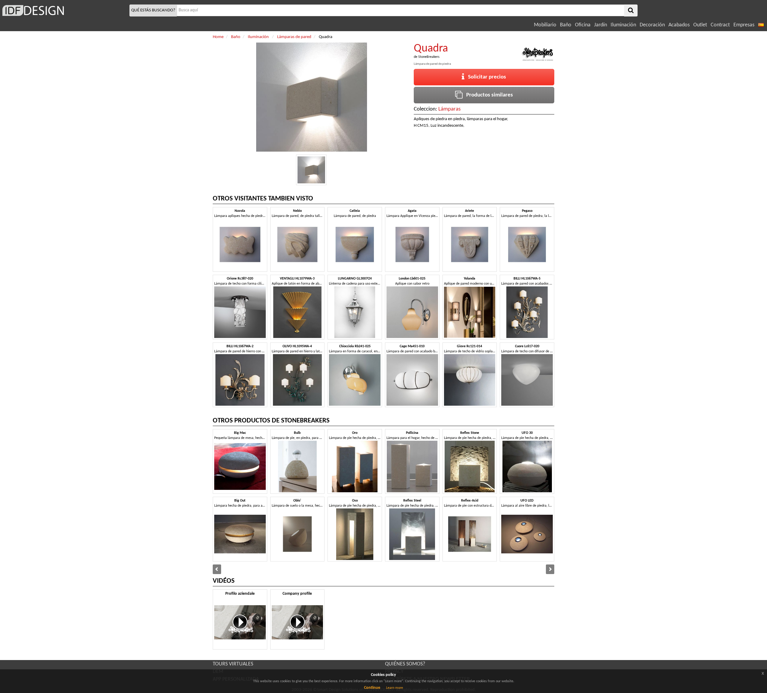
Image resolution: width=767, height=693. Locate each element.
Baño (565, 25)
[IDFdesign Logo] (64, 10)
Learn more (394, 688)
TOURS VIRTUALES (233, 664)
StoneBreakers (429, 57)
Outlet (700, 25)
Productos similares (488, 95)
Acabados (679, 25)
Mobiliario (545, 25)
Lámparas (449, 109)
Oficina (583, 25)
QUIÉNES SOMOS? (405, 664)
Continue (372, 688)
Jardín (600, 25)
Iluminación (623, 25)
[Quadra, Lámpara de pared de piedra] (311, 170)
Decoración (652, 25)
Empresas (743, 25)
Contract (720, 25)
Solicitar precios (485, 77)
